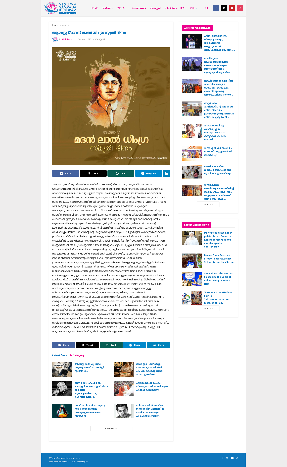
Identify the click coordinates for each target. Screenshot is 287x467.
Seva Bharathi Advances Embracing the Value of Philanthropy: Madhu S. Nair (218, 279)
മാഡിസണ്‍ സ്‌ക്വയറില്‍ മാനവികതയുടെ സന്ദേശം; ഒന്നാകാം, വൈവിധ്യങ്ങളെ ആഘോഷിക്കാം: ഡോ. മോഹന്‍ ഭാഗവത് (218, 89)
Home (94, 8)
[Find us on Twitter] (224, 8)
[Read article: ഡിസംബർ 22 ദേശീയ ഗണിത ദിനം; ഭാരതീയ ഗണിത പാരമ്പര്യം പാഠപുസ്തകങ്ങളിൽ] (124, 411)
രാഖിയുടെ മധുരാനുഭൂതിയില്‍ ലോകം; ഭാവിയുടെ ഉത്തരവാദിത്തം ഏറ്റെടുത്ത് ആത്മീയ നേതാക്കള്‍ (217, 67)
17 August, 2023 (84, 39)
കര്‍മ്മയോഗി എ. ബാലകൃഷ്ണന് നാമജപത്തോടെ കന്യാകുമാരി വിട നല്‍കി (215, 132)
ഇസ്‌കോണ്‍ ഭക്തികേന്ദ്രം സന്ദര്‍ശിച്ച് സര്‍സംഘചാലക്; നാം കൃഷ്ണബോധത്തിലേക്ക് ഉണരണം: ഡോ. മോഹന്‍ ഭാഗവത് (219, 193)
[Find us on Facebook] (216, 8)
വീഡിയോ (171, 8)
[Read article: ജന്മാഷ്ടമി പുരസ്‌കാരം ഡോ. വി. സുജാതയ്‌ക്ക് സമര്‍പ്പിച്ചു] (192, 153)
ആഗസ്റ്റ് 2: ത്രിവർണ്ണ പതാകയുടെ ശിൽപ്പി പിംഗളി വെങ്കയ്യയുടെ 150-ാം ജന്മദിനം (149, 369)
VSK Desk (67, 39)
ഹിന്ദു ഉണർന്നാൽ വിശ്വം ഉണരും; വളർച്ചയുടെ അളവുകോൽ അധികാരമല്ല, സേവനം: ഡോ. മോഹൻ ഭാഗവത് (219, 44)
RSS (182, 8)
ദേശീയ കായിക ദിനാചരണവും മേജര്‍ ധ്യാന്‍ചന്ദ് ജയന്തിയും (217, 170)
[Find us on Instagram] (240, 8)
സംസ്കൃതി (155, 8)
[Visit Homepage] (60, 8)
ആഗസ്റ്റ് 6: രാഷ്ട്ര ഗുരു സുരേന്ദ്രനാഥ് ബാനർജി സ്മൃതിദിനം (89, 367)
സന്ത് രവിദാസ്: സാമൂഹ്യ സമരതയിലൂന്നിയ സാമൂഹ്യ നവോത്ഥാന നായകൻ (90, 411)
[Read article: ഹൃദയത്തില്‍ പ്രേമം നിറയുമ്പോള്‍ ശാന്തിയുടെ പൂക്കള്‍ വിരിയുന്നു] (124, 388)
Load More (111, 428)
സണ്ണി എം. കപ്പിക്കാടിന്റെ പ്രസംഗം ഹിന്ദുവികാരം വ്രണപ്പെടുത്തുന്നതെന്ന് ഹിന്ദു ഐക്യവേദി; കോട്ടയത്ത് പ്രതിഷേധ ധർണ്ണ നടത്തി (219, 113)
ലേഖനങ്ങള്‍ (139, 8)
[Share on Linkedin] (166, 173)
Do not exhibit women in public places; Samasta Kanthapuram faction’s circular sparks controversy (218, 240)
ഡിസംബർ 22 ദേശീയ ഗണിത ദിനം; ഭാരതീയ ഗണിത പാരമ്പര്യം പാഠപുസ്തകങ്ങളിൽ (150, 411)
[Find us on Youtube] (232, 8)
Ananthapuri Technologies (76, 461)
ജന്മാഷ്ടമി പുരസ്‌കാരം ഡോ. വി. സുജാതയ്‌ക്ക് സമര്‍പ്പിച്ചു (218, 151)
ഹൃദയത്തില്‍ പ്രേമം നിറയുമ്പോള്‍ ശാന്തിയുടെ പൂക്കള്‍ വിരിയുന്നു (152, 386)
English (121, 8)
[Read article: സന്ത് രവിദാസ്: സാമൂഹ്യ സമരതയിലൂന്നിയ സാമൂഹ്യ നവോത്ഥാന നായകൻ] (62, 411)
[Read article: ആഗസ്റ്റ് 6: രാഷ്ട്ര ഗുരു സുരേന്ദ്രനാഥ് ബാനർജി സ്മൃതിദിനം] (62, 369)
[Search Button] (206, 8)
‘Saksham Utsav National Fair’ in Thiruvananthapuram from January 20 (218, 298)
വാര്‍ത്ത (106, 8)
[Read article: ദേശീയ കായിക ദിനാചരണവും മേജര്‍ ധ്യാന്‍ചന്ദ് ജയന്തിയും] (192, 172)
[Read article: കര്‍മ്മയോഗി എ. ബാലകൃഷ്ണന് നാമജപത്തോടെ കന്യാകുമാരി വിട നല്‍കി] (192, 131)
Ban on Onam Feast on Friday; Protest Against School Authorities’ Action (219, 258)
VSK (192, 8)
